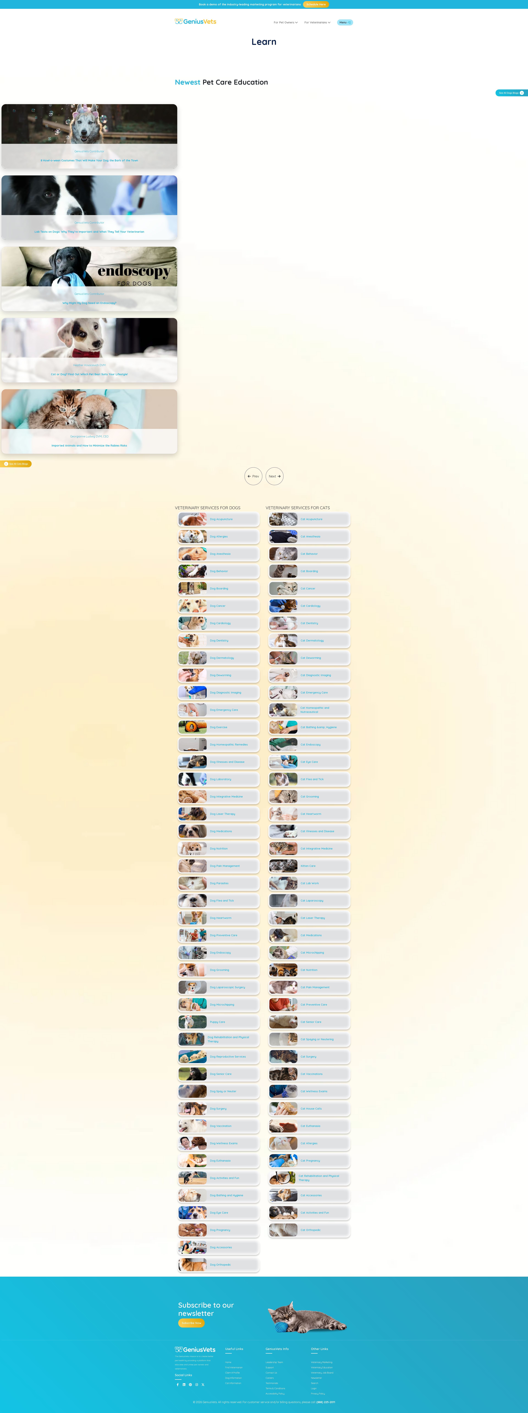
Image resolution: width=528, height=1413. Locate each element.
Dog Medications (221, 831)
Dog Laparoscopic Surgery (227, 987)
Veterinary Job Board (322, 1372)
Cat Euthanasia (310, 1126)
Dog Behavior (219, 571)
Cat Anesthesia (310, 536)
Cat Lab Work (310, 883)
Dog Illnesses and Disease (227, 762)
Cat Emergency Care (314, 692)
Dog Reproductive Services (228, 1056)
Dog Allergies (219, 536)
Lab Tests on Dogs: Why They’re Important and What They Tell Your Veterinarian (89, 231)
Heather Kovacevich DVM (89, 365)
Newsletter (316, 1378)
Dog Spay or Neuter (223, 1091)
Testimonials (272, 1383)
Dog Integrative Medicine (226, 796)
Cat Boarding (309, 571)
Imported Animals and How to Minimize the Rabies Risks (89, 445)
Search (314, 1383)
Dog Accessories (221, 1247)
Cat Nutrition (309, 970)
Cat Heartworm (311, 814)
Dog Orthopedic (220, 1264)
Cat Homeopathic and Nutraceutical (314, 710)
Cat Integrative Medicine (317, 848)
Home (228, 1362)
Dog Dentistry (219, 640)
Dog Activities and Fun (224, 1178)
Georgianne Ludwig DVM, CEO (89, 436)
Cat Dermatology (312, 640)
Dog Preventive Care (223, 935)
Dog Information (233, 1378)
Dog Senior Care (221, 1074)
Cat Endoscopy (311, 744)
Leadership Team (274, 1362)
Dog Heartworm (220, 918)
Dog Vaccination (220, 1126)
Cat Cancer (308, 588)
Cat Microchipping (312, 952)
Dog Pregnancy (220, 1230)
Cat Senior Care (311, 1022)
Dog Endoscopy (220, 952)
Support (270, 1367)
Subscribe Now (191, 1323)
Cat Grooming (310, 796)
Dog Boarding (219, 588)
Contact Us (271, 1372)
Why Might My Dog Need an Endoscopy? (89, 303)
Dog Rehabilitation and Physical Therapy (228, 1039)
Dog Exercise (218, 727)
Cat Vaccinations (312, 1074)
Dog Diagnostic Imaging (225, 692)
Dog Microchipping (222, 1004)
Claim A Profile (232, 1372)
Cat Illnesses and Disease (317, 831)
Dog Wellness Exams (224, 1143)
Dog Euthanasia (220, 1160)
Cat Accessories (311, 1195)
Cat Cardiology (310, 605)
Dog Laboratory (220, 779)
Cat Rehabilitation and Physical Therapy (319, 1178)
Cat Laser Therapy (313, 918)
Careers (270, 1378)
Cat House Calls (311, 1108)
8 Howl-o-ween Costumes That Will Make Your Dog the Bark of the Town (89, 160)
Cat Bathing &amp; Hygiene (319, 727)
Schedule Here (316, 4)
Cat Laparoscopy (312, 900)
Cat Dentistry (309, 623)
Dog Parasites (219, 883)
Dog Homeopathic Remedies (229, 744)
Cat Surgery (308, 1056)
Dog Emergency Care (224, 710)
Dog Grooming (219, 970)
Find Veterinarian (234, 1367)
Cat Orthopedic (311, 1230)
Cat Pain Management (315, 987)
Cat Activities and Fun (315, 1212)
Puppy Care (217, 1022)
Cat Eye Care (309, 762)
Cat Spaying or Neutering (317, 1039)
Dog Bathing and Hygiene (226, 1195)
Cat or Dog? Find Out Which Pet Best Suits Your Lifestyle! (89, 374)
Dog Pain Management (225, 866)
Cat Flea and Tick (312, 779)
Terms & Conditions (275, 1388)
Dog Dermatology (222, 658)
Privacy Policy (318, 1393)
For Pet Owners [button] (284, 22)
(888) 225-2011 (325, 1402)
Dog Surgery (218, 1108)
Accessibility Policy (275, 1393)
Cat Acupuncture (311, 519)
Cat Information (233, 1383)
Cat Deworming (311, 658)
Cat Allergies (309, 1143)
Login (314, 1388)
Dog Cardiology (220, 623)
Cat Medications (311, 935)
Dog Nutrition (219, 848)
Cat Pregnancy (310, 1160)
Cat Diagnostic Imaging (316, 675)
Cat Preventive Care (314, 1004)
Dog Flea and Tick (222, 900)
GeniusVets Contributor (89, 151)
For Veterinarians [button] (316, 22)
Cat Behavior (309, 553)
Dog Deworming (220, 675)
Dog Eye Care (219, 1212)
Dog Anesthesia (220, 553)
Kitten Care (308, 866)
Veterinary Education (322, 1367)
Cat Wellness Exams (314, 1091)
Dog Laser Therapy (222, 814)
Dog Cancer (218, 605)
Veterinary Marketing (321, 1362)
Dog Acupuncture (221, 519)
